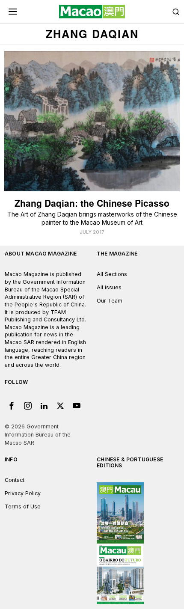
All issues (109, 287)
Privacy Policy (23, 493)
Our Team (109, 300)
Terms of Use (23, 506)
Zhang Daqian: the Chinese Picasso (92, 203)
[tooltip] (11, 406)
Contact (14, 480)
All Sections (112, 274)
